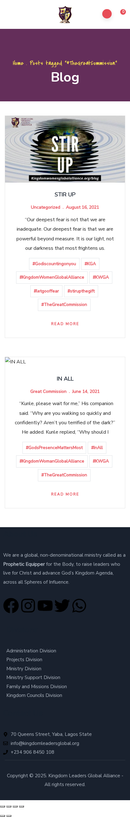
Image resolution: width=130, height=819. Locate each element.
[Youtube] (45, 605)
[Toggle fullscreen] (8, 806)
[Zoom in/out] (2, 806)
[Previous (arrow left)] (2, 816)
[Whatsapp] (79, 605)
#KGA (90, 264)
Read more (65, 323)
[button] (119, 15)
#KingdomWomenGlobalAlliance (52, 277)
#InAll (97, 448)
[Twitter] (62, 605)
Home (18, 63)
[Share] (15, 806)
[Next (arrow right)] (8, 816)
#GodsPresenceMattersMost (54, 448)
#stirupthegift (81, 291)
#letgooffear (46, 291)
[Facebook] (11, 605)
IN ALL (65, 379)
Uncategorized (45, 207)
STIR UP (65, 194)
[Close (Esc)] (21, 806)
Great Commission (48, 391)
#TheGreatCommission (64, 305)
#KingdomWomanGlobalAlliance (52, 461)
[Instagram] (28, 605)
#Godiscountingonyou (54, 264)
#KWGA (101, 277)
